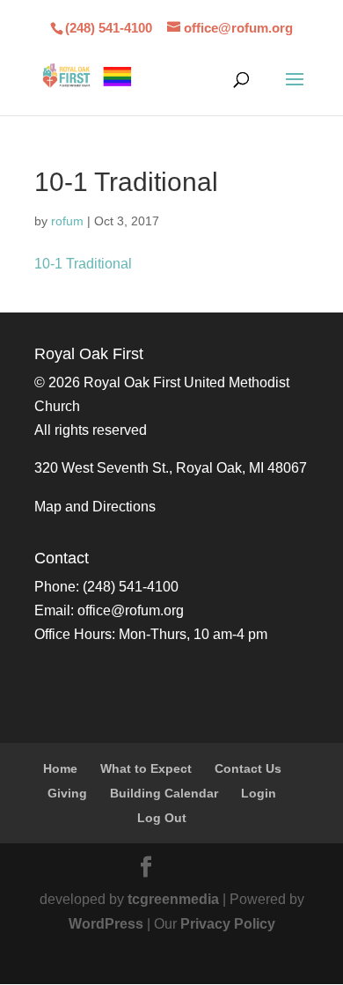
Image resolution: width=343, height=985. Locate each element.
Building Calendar (164, 793)
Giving (67, 793)
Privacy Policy (227, 923)
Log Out (161, 818)
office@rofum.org (130, 610)
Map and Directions (95, 506)
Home (60, 768)
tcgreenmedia (173, 899)
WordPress (106, 923)
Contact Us (248, 768)
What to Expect (146, 768)
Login (258, 793)
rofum (67, 221)
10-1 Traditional (83, 263)
